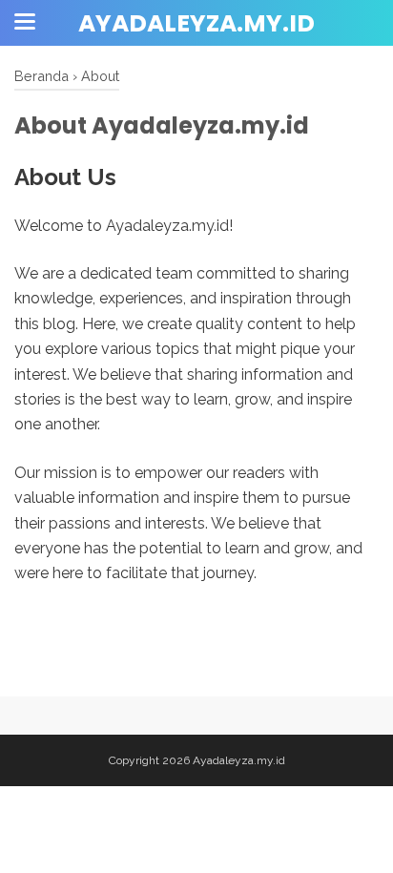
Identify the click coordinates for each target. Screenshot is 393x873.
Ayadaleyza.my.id (196, 23)
